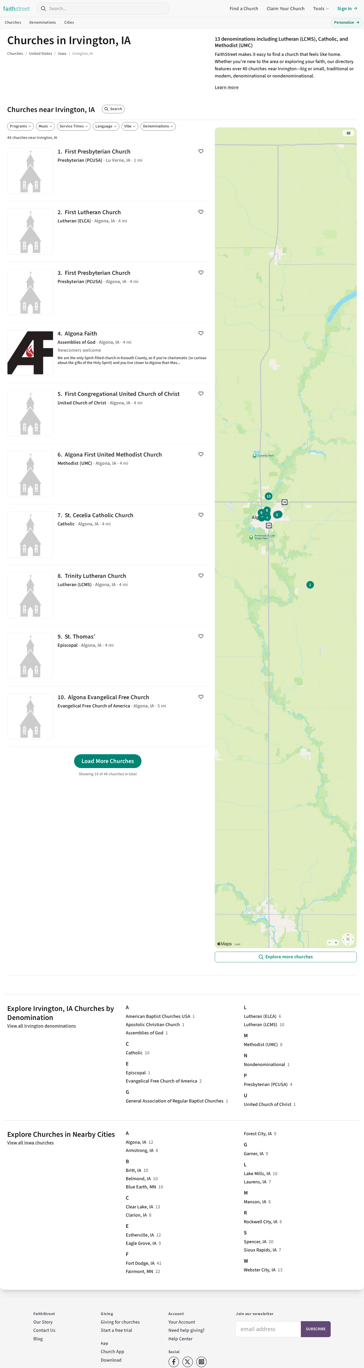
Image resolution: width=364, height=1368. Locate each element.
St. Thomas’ (107, 656)
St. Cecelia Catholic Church (107, 534)
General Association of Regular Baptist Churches (175, 1101)
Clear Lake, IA (139, 1207)
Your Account (181, 1322)
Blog (38, 1339)
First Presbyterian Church (107, 171)
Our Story (43, 1322)
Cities (69, 22)
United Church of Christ (267, 1104)
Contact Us (44, 1330)
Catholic (134, 1053)
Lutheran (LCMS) (260, 1024)
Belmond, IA (138, 1178)
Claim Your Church (286, 8)
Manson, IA (255, 1202)
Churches (13, 22)
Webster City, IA (260, 1270)
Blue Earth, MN (141, 1187)
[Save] (200, 151)
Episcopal (136, 1072)
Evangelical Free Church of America (161, 1081)
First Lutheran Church (107, 231)
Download (111, 1360)
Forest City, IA (258, 1133)
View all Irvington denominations (41, 1026)
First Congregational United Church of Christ (107, 413)
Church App (112, 1351)
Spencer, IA (255, 1241)
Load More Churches (108, 761)
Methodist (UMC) (261, 1044)
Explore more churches (289, 957)
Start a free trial (116, 1330)
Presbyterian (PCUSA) (266, 1084)
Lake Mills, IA (257, 1173)
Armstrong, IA (139, 1150)
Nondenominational (264, 1064)
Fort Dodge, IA (140, 1263)
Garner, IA (254, 1153)
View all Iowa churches (30, 1142)
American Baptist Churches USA (158, 1016)
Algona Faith (107, 353)
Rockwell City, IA (260, 1221)
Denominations (42, 22)
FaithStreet (16, 8)
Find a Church (244, 8)
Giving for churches (120, 1322)
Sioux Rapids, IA (260, 1250)
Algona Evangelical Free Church (107, 716)
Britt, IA (133, 1170)
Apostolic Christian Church (153, 1024)
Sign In (344, 8)
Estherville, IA (140, 1235)
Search (116, 109)
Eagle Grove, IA (141, 1243)
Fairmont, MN (139, 1271)
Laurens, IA (255, 1182)
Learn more (226, 87)
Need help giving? (186, 1330)
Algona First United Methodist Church (107, 474)
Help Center (180, 1339)
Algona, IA (136, 1142)
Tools (319, 8)
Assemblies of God (144, 1033)
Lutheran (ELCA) (260, 1016)
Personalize (346, 22)
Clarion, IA (136, 1215)
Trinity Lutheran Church (107, 595)
